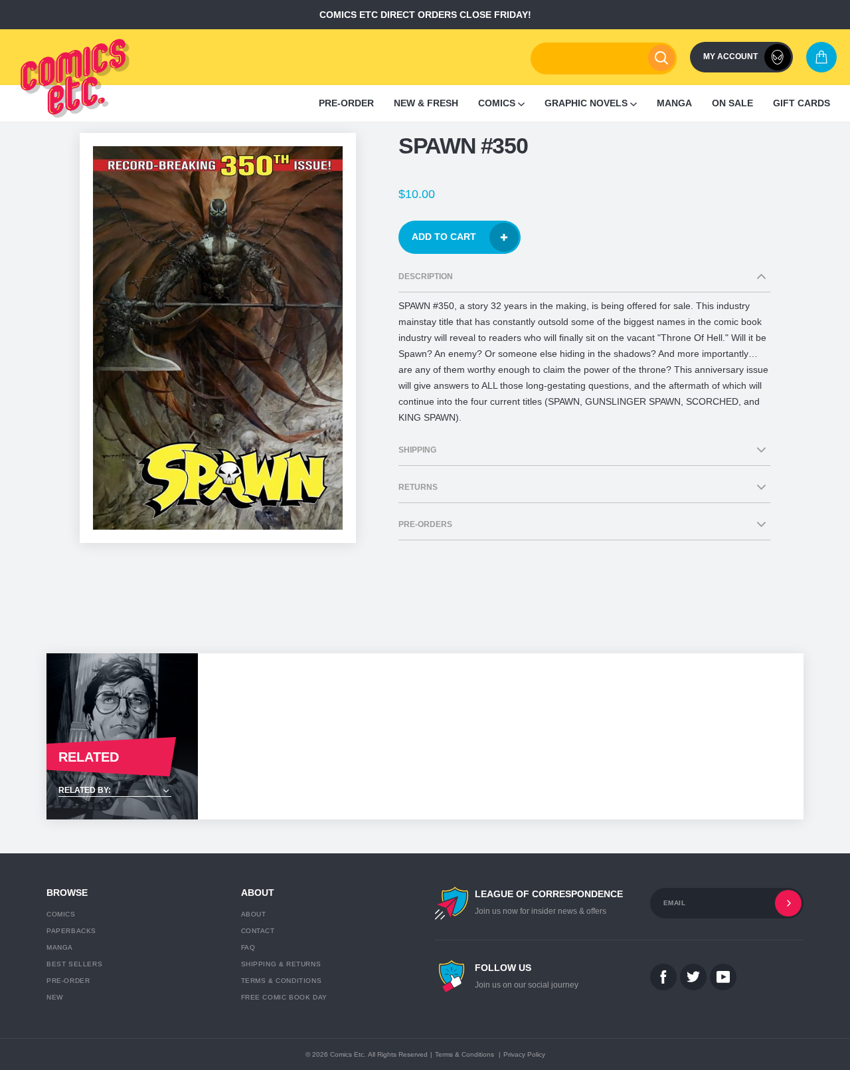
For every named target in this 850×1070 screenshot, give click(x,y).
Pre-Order (68, 980)
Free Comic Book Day (284, 997)
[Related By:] (122, 791)
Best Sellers (74, 964)
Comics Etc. (348, 1054)
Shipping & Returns (281, 964)
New (54, 997)
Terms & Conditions (281, 980)
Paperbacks (71, 930)
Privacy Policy (524, 1054)
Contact (258, 930)
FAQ (248, 947)
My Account (730, 56)
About (253, 914)
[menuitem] (346, 103)
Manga (59, 947)
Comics (61, 914)
